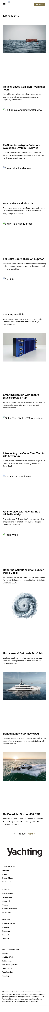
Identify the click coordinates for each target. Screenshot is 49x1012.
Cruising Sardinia (13, 314)
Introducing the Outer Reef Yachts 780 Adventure (23, 455)
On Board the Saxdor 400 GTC (21, 814)
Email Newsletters (8, 924)
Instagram (6, 931)
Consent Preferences (9, 909)
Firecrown (13, 999)
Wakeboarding (7, 972)
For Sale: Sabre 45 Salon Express (23, 258)
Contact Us (6, 901)
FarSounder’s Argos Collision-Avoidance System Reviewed (21, 146)
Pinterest (5, 935)
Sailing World (7, 961)
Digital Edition (7, 878)
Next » (31, 833)
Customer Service (8, 882)
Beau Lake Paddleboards (18, 203)
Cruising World (8, 957)
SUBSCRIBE (39, 4)
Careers (5, 905)
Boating (5, 953)
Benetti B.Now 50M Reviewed (21, 733)
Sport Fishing (7, 968)
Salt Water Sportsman (10, 965)
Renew (4, 874)
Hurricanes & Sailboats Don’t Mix (23, 653)
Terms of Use (7, 897)
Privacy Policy (7, 894)
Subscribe (5, 870)
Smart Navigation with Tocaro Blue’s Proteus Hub (21, 396)
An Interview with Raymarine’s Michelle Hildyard (21, 513)
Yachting (5, 976)
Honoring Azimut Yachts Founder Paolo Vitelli (23, 571)
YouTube (5, 938)
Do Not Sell (6, 912)
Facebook (5, 927)
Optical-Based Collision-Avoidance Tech (24, 88)
